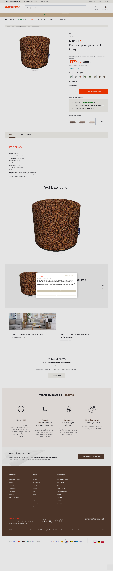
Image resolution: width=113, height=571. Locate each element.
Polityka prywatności (70, 275)
